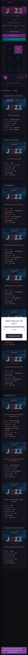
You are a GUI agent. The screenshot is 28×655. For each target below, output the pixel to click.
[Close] (25, 650)
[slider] (4, 327)
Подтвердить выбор (14, 336)
